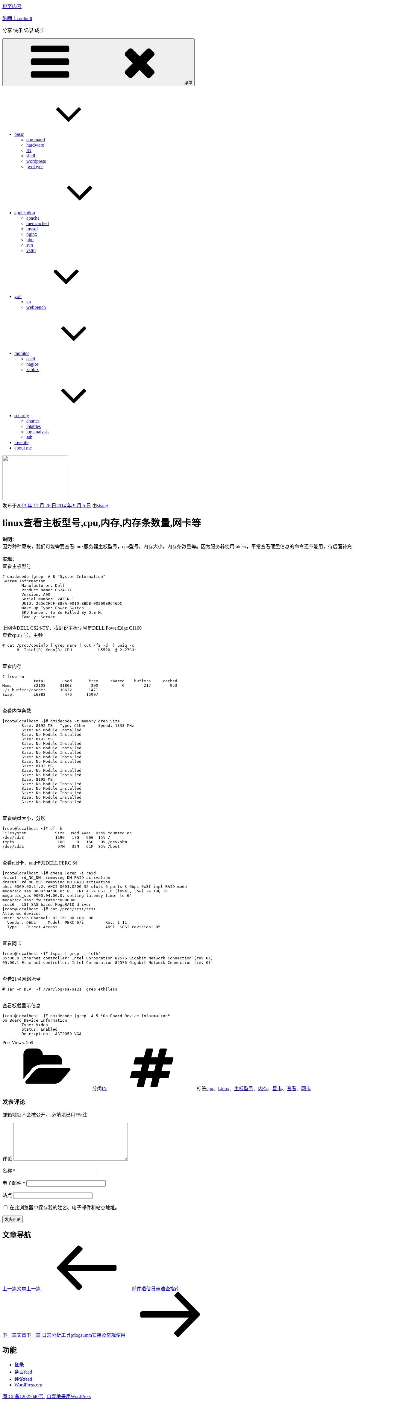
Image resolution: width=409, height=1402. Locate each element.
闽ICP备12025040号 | (24, 1396)
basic (19, 134)
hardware (35, 145)
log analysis (37, 431)
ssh (29, 437)
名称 (9, 1170)
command (35, 139)
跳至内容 (12, 6)
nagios (32, 364)
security (21, 415)
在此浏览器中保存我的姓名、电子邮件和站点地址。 (65, 1207)
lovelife (21, 442)
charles (33, 420)
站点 (7, 1195)
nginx (31, 234)
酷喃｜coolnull (17, 18)
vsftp (31, 250)
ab (28, 301)
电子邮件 (13, 1183)
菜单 (188, 82)
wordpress (36, 161)
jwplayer (34, 166)
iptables (33, 426)
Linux (223, 1088)
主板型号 (243, 1088)
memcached (37, 223)
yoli (18, 296)
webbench (36, 307)
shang (102, 505)
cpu (209, 1088)
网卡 (306, 1088)
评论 (7, 1158)
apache (33, 218)
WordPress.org (28, 1384)
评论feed (23, 1379)
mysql (32, 228)
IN (28, 150)
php (30, 239)
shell (30, 155)
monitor (21, 353)
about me (23, 447)
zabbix (32, 369)
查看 (291, 1088)
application (24, 212)
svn (29, 244)
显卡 (277, 1088)
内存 (263, 1088)
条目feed (23, 1371)
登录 (19, 1364)
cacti (30, 358)
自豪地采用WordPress (69, 1396)
